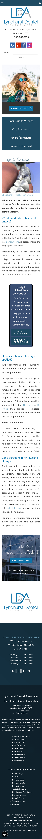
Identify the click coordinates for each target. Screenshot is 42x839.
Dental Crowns (18, 786)
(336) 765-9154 (16, 525)
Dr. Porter (28, 405)
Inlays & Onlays (18, 798)
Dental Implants (18, 783)
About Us (28, 823)
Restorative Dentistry (21, 820)
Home (10, 815)
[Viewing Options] (5, 834)
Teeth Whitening (18, 801)
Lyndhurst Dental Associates (21, 570)
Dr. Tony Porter (28, 720)
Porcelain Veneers (19, 795)
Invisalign (15, 804)
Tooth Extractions (19, 789)
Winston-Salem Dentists (12, 720)
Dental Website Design (14, 830)
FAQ (37, 823)
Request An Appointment (21, 341)
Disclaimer (22, 826)
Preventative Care (21, 818)
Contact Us (9, 826)
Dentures (15, 777)
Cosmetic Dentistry (12, 823)
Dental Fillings (17, 774)
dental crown (15, 508)
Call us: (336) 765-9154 (21, 332)
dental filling (12, 241)
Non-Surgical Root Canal (21, 792)
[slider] (21, 191)
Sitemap (34, 826)
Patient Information (25, 815)
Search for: (8, 52)
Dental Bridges (18, 780)
